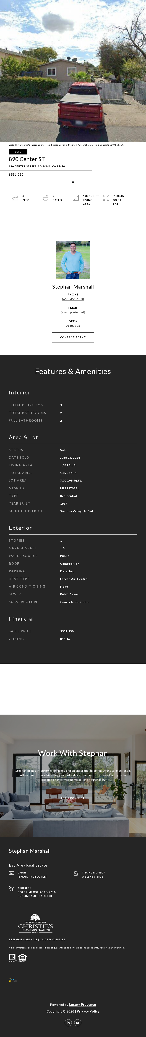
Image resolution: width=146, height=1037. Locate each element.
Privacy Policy (88, 1011)
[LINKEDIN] (68, 1022)
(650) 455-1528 (73, 299)
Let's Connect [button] (73, 798)
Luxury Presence (82, 1004)
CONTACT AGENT (73, 337)
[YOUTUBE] (77, 1022)
